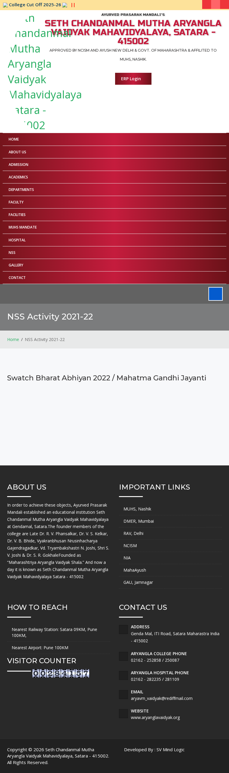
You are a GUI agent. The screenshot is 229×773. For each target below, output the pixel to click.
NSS (12, 252)
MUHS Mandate (23, 227)
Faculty (16, 202)
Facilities (17, 214)
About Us (17, 152)
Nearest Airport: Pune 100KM (40, 647)
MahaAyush (134, 570)
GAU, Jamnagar (138, 582)
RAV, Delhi (133, 533)
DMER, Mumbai (138, 521)
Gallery (16, 265)
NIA (127, 558)
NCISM (130, 545)
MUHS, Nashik (137, 509)
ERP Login (131, 78)
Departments (21, 189)
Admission (18, 164)
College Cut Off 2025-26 (41, 4)
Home (14, 139)
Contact (17, 277)
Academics (18, 177)
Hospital (17, 240)
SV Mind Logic (171, 749)
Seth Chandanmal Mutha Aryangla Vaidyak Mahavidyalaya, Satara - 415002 (57, 752)
